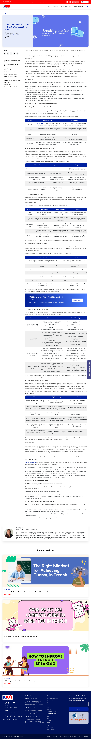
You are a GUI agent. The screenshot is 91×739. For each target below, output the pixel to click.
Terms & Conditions (83, 736)
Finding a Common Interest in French (11, 65)
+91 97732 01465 (6, 2)
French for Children (51, 711)
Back (5, 13)
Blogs (48, 716)
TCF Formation (50, 727)
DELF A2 (49, 705)
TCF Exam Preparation (52, 701)
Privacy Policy (73, 736)
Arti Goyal (15, 34)
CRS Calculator (51, 723)
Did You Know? (8, 84)
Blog (62, 6)
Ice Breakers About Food (10, 72)
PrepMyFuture (50, 725)
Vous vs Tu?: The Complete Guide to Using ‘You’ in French (21, 636)
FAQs (61, 736)
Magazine (66, 736)
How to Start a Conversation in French (12, 61)
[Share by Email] (17, 53)
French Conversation (30, 462)
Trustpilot (5, 722)
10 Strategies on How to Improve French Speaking (19, 681)
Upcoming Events (51, 729)
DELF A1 (49, 703)
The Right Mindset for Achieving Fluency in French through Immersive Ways (27, 592)
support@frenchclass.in (11, 707)
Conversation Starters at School (10, 77)
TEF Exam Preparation (52, 698)
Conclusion (7, 82)
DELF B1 (49, 707)
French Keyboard (51, 721)
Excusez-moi (40, 123)
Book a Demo (77, 300)
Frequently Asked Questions (11, 87)
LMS (48, 718)
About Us (49, 736)
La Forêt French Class (33, 456)
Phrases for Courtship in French (12, 80)
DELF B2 (49, 709)
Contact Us (55, 736)
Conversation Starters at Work (12, 74)
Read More (7, 594)
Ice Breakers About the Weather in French (10, 69)
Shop (75, 6)
